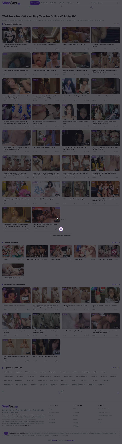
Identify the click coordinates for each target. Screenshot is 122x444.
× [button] (61, 229)
